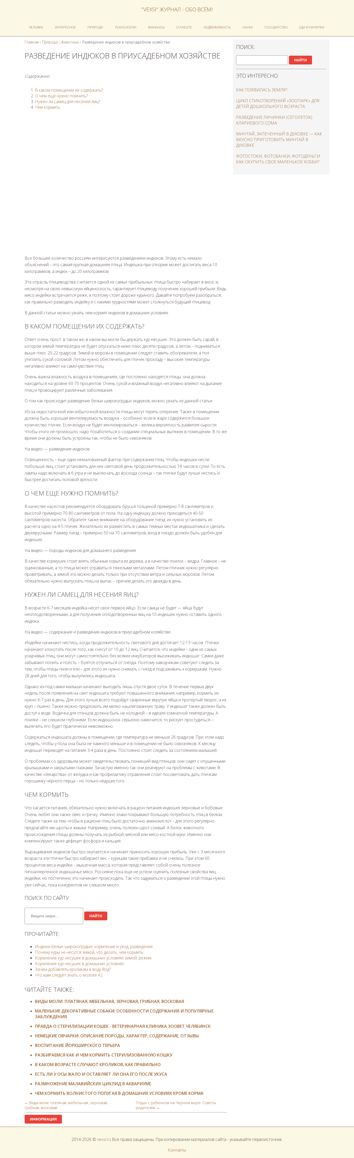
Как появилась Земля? (261, 90)
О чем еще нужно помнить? (61, 96)
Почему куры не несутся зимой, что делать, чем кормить (89, 952)
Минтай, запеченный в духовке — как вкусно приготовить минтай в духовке (279, 139)
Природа (95, 27)
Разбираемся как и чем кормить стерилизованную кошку (103, 1055)
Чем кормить (47, 107)
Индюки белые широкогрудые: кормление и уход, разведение (94, 946)
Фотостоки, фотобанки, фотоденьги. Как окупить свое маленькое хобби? (278, 159)
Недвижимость (217, 27)
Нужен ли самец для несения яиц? (67, 101)
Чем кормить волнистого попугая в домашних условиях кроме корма (119, 1093)
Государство (276, 27)
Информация (43, 1119)
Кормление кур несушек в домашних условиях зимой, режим (93, 958)
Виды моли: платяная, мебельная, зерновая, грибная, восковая (109, 1001)
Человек (36, 27)
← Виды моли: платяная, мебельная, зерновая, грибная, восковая (66, 1105)
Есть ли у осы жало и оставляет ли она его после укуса (101, 1074)
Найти (95, 916)
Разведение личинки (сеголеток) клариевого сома (274, 120)
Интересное (65, 27)
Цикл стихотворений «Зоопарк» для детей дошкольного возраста (278, 103)
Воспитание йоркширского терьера (77, 1045)
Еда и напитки (311, 27)
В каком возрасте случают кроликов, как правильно (98, 1064)
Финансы (156, 27)
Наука (248, 27)
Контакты (177, 1150)
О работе (184, 27)
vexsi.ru (104, 1139)
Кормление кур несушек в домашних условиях (79, 963)
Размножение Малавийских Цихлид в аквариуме (93, 1084)
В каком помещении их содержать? (69, 90)
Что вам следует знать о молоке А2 (69, 975)
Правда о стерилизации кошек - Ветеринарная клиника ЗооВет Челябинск (123, 1026)
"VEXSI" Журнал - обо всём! (177, 9)
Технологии (125, 27)
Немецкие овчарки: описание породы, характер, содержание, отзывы (117, 1036)
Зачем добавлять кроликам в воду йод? (73, 969)
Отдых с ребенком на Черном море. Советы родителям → (176, 1105)
